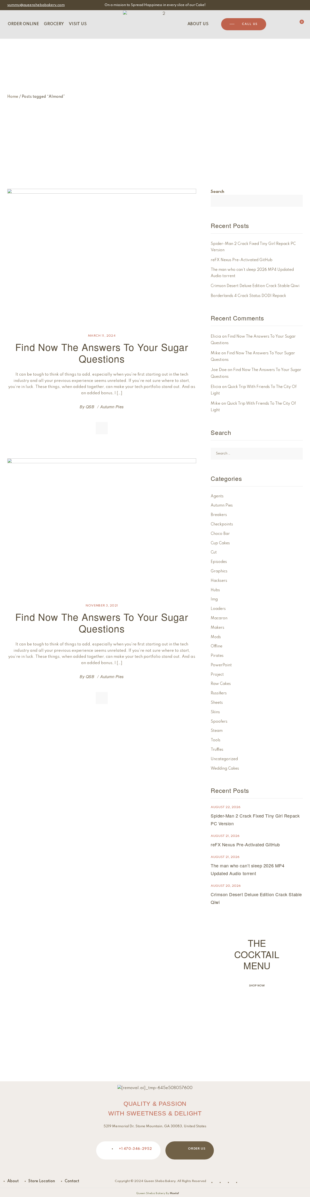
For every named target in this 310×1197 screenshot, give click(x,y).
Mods (216, 637)
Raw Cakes (221, 684)
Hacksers (219, 581)
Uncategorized (224, 759)
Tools (215, 740)
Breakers (219, 515)
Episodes (219, 562)
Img (214, 599)
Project (217, 675)
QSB (90, 406)
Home (12, 97)
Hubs (215, 590)
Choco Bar (220, 534)
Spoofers (219, 722)
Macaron (219, 618)
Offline (216, 646)
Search (217, 192)
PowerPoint (221, 665)
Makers (217, 628)
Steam (217, 731)
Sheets (217, 703)
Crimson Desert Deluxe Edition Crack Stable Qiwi (255, 286)
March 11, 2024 (102, 335)
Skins (215, 712)
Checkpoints (222, 524)
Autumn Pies (112, 406)
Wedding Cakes (225, 769)
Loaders (218, 609)
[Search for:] (257, 453)
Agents (217, 496)
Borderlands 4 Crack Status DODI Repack (248, 296)
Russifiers (219, 693)
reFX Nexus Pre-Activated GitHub (241, 260)
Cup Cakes (220, 543)
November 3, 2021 (101, 605)
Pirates (217, 656)
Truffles (217, 750)
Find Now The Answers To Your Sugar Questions (101, 352)
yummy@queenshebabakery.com (36, 5)
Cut (214, 552)
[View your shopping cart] (298, 24)
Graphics (219, 571)
